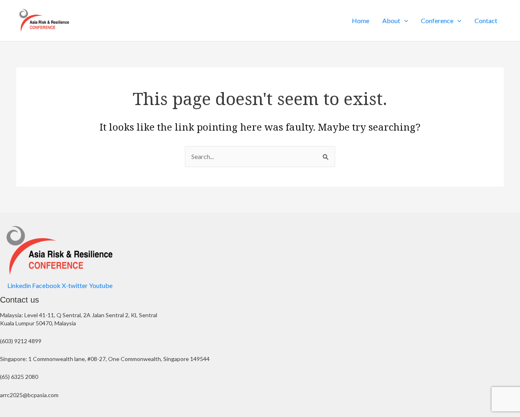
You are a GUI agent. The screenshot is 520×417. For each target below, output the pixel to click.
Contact (485, 20)
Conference (437, 20)
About (391, 20)
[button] (404, 20)
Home (360, 20)
